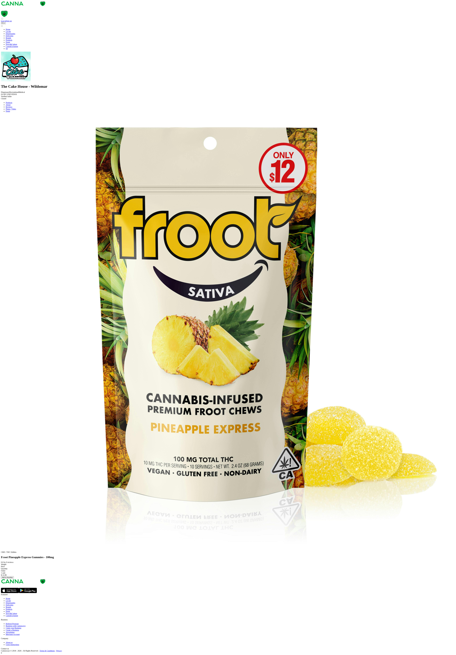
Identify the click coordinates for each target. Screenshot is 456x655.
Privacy (59, 651)
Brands (8, 38)
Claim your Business (13, 628)
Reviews (9, 107)
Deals (8, 42)
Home (8, 29)
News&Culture (11, 44)
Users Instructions (12, 645)
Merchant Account (13, 634)
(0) (7, 49)
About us (9, 642)
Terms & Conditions (47, 651)
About (8, 105)
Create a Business (12, 630)
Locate (8, 32)
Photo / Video (11, 109)
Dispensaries (10, 34)
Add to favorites (7, 577)
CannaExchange (12, 46)
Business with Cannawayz (16, 626)
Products (9, 40)
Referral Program (12, 624)
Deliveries (9, 36)
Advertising (10, 632)
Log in (3, 21)
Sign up (9, 21)
